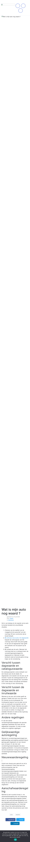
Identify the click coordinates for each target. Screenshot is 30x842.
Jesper (11, 618)
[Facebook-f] (18, 6)
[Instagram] (23, 6)
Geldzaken (11, 620)
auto (11, 814)
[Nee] (28, 836)
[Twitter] (20, 10)
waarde (18, 814)
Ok (15, 839)
